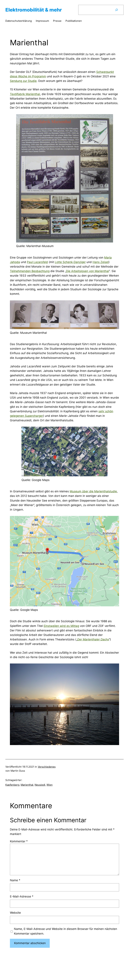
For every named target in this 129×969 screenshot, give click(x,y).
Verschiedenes (47, 766)
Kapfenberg (12, 784)
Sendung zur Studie (23, 81)
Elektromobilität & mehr (33, 10)
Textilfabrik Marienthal (25, 94)
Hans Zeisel (101, 262)
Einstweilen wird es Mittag (61, 626)
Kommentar (19, 841)
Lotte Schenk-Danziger (70, 262)
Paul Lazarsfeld (37, 262)
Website (15, 912)
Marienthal (27, 784)
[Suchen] (117, 10)
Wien (50, 784)
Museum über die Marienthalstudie (93, 491)
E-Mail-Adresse (21, 896)
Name (15, 880)
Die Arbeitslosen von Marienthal (87, 271)
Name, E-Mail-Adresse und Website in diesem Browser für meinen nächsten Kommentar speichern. (65, 931)
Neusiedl (40, 784)
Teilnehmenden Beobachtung (30, 271)
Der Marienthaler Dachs (93, 639)
